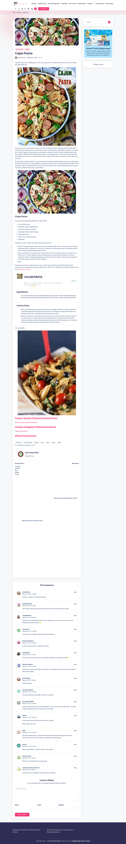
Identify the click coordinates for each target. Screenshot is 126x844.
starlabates (26, 652)
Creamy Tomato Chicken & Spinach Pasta (36, 418)
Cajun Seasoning (28, 442)
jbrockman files (32, 452)
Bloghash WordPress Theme (81, 841)
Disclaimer (25, 830)
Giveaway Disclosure (53, 832)
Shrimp (59, 442)
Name (17, 805)
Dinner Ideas (19, 49)
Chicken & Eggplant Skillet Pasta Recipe (35, 427)
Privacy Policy (17, 830)
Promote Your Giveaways (54, 830)
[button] (43, 8)
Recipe (53, 442)
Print (74, 281)
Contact (15, 832)
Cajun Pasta (19, 442)
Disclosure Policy (35, 830)
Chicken (36, 442)
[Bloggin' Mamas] (98, 64)
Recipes (27, 49)
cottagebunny (26, 615)
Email (39, 805)
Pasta (48, 442)
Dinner (42, 442)
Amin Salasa (26, 592)
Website (61, 805)
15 (41, 57)
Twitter (28, 269)
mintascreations (27, 664)
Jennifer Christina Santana (30, 768)
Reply (75, 592)
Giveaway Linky (68, 830)
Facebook (22, 269)
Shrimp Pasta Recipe (25, 435)
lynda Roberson (27, 604)
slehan (24, 715)
